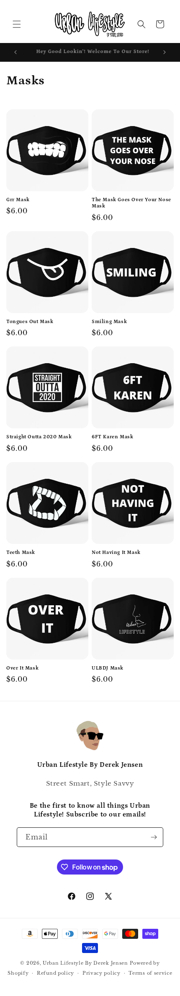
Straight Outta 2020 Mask (39, 437)
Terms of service (150, 973)
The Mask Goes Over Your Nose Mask (131, 203)
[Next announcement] (164, 52)
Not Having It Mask (116, 552)
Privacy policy (101, 973)
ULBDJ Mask (107, 668)
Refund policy (55, 973)
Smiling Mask (109, 321)
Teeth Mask (20, 552)
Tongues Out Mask (30, 321)
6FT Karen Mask (112, 437)
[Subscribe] (153, 837)
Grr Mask (18, 199)
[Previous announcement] (15, 52)
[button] (17, 24)
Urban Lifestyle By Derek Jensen (85, 963)
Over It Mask (22, 668)
